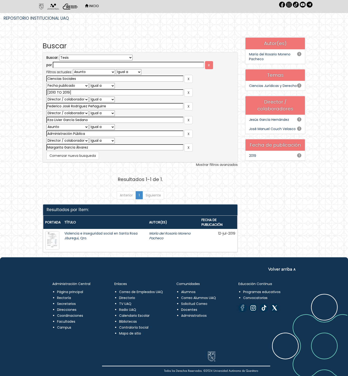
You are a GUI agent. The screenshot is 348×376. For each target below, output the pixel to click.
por (49, 65)
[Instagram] (253, 308)
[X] (274, 308)
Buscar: (52, 57)
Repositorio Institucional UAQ (36, 18)
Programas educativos (262, 292)
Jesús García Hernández (269, 119)
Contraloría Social (133, 327)
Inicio (93, 6)
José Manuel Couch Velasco (272, 129)
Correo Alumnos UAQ (198, 297)
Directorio (127, 297)
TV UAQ (125, 303)
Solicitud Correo (194, 303)
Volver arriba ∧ (282, 269)
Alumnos (188, 292)
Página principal (70, 292)
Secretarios (66, 303)
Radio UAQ (127, 309)
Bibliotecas (128, 321)
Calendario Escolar (134, 315)
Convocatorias (255, 297)
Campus (64, 327)
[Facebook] (242, 308)
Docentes (189, 309)
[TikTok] (264, 308)
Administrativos (194, 315)
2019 (252, 155)
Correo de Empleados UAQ (141, 292)
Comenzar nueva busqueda (72, 155)
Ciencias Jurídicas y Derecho (273, 85)
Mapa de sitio (130, 333)
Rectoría (64, 297)
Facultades (66, 321)
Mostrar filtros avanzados (217, 164)
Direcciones (66, 309)
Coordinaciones (70, 315)
